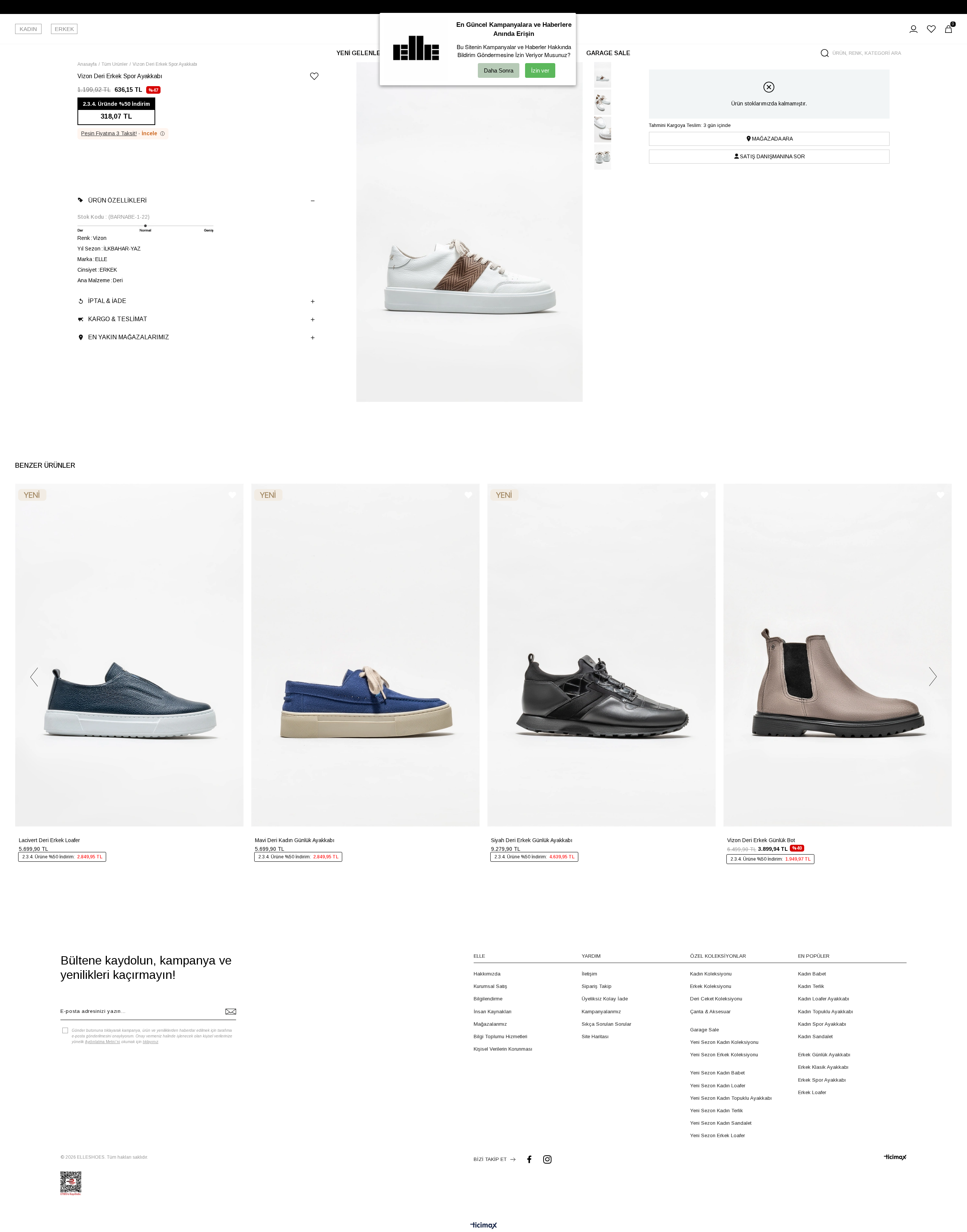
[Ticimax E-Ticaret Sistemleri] (483, 1226)
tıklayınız (150, 1042)
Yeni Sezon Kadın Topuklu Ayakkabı (731, 1098)
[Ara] (825, 53)
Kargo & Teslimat (117, 319)
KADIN (28, 29)
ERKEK (64, 29)
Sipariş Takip (597, 986)
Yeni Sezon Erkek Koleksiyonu (724, 1054)
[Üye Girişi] (914, 29)
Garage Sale (704, 1030)
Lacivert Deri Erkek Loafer (49, 840)
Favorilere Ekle (232, 495)
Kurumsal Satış (490, 986)
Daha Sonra (498, 70)
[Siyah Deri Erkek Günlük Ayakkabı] (601, 655)
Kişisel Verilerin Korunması (503, 1049)
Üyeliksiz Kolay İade (605, 999)
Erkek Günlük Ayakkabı (824, 1054)
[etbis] (70, 1184)
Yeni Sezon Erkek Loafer (717, 1135)
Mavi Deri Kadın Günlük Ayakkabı (294, 840)
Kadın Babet (812, 974)
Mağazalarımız (490, 1024)
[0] (948, 29)
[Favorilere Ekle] (314, 77)
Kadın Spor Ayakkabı (822, 1024)
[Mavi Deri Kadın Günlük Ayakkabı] (365, 655)
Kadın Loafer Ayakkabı (823, 999)
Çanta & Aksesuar (710, 1011)
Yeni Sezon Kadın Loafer (717, 1085)
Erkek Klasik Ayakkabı (823, 1067)
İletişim (589, 974)
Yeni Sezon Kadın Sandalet (720, 1123)
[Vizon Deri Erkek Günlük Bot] (837, 655)
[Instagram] (547, 1159)
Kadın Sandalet (815, 1036)
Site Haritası (595, 1036)
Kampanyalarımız (601, 1011)
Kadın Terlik (811, 986)
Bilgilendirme (488, 999)
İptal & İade (107, 301)
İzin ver (540, 70)
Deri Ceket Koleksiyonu (716, 999)
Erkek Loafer (812, 1092)
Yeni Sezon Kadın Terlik (716, 1110)
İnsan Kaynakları (492, 1011)
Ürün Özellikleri (117, 200)
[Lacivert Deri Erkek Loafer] (129, 655)
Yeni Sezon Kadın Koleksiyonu (724, 1042)
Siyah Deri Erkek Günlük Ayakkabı (531, 840)
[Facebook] (529, 1159)
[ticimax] (895, 1157)
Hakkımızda (487, 974)
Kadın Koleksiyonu (711, 974)
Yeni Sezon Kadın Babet (717, 1073)
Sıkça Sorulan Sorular (606, 1024)
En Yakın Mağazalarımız (128, 337)
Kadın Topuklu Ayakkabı (825, 1011)
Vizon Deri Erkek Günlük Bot (761, 840)
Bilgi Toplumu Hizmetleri (500, 1036)
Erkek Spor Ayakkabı (822, 1080)
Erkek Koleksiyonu (710, 986)
